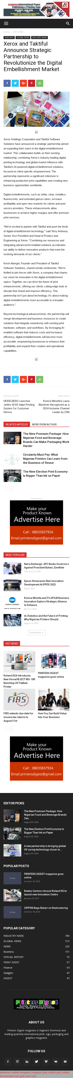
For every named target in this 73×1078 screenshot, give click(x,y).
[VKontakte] (55, 1061)
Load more (35, 632)
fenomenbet (6, 1076)
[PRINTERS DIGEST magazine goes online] (54, 660)
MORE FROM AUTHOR (44, 424)
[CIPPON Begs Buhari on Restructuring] (12, 912)
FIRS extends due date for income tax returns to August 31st (18, 717)
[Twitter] (36, 1061)
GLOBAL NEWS (23, 37)
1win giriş (19, 1076)
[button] (68, 23)
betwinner (5, 1072)
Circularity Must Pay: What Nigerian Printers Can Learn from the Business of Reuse (45, 458)
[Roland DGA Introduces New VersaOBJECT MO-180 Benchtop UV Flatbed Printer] (19, 662)
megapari (25, 1072)
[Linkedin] (26, 1061)
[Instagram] (17, 1061)
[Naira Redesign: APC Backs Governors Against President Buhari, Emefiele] (12, 568)
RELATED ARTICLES (17, 424)
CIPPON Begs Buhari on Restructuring (46, 907)
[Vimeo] (46, 1061)
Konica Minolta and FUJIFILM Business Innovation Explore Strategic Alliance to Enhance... (46, 601)
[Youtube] (65, 1061)
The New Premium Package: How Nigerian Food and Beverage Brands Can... (45, 815)
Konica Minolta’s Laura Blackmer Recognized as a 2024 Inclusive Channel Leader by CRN (54, 406)
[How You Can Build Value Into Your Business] (54, 699)
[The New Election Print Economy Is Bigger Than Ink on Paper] (12, 476)
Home (7, 31)
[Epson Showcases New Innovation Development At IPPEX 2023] (12, 585)
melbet (15, 1072)
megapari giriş (39, 1072)
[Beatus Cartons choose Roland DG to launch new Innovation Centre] (12, 895)
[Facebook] (7, 1061)
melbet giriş (54, 1072)
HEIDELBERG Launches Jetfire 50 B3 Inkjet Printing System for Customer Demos (19, 406)
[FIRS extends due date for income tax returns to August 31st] (19, 699)
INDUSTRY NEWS (39, 37)
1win (27, 1076)
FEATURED (18, 31)
